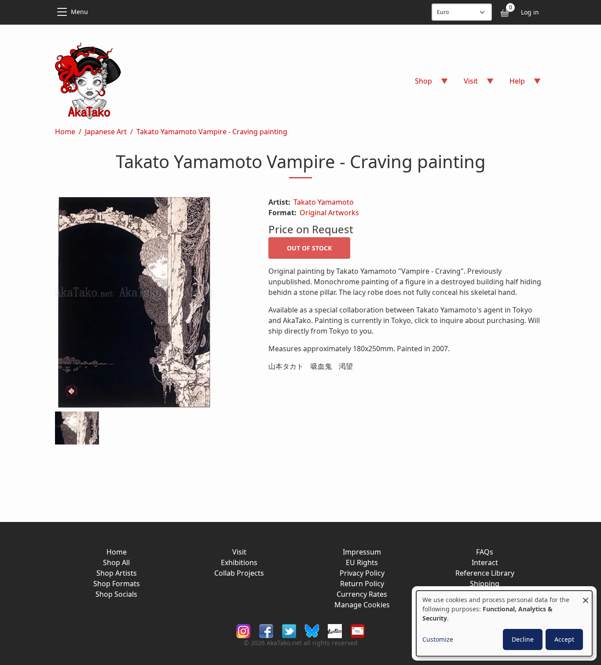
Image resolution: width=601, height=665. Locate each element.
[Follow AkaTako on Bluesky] (311, 630)
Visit (239, 552)
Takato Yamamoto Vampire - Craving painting (211, 131)
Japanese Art (106, 131)
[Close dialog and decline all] (585, 596)
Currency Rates (362, 594)
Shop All (116, 562)
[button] (151, 304)
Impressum (362, 552)
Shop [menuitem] (418, 84)
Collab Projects (239, 573)
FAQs (484, 552)
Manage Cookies (362, 605)
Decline (523, 639)
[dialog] (504, 623)
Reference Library (484, 573)
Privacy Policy (362, 573)
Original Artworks (329, 212)
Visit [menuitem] (465, 84)
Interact (485, 562)
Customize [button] (437, 639)
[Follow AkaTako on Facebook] (266, 630)
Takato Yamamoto (323, 202)
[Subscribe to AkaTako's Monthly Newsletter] (357, 630)
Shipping (484, 583)
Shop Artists (116, 573)
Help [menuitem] (512, 84)
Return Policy (362, 583)
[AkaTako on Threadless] (334, 630)
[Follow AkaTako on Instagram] (243, 630)
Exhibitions (239, 562)
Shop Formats (116, 583)
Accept (564, 639)
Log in (530, 12)
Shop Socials (116, 594)
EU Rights (362, 562)
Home (65, 131)
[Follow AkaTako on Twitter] (289, 630)
